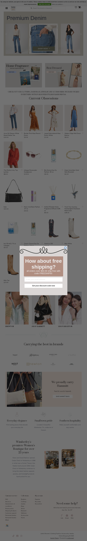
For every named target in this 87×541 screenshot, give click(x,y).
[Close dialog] (65, 248)
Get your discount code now (43, 286)
